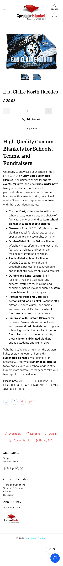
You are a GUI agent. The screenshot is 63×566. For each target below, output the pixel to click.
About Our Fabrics (12, 507)
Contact (7, 491)
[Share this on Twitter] (6, 402)
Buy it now (31, 128)
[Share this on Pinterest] (23, 402)
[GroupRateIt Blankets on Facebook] (4, 469)
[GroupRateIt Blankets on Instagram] (17, 469)
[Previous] (8, 51)
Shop (6, 458)
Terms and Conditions (14, 484)
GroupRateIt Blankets (36, 538)
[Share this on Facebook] (14, 402)
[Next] (54, 51)
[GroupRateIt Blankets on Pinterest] (13, 469)
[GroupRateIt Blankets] (31, 11)
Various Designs (11, 461)
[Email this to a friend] (31, 402)
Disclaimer (8, 494)
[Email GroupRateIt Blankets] (21, 469)
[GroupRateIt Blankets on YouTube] (8, 469)
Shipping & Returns (13, 488)
